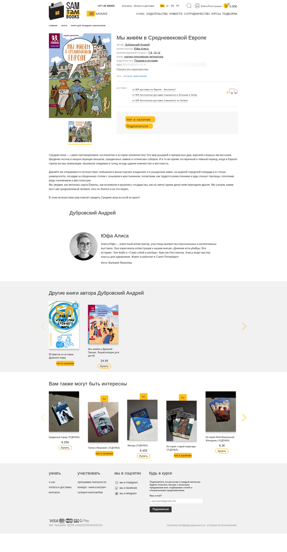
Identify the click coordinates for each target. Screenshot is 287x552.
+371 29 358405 (106, 5)
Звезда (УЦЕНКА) (137, 445)
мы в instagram (128, 482)
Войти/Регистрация (211, 6)
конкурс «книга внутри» (92, 487)
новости (176, 14)
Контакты (127, 5)
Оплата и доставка (144, 5)
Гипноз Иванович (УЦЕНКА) (104, 447)
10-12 (156, 52)
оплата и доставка (60, 487)
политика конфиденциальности (186, 525)
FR (177, 5)
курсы (216, 14)
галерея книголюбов (90, 492)
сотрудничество (197, 14)
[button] (244, 326)
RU (162, 5)
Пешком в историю (146, 60)
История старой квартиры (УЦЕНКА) (181, 447)
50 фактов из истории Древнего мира (61, 355)
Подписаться (161, 509)
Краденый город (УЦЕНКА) (64, 437)
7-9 (150, 52)
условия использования (222, 525)
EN (173, 5)
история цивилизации (135, 75)
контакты (54, 492)
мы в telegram (128, 493)
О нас (140, 14)
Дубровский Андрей (137, 44)
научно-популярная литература (143, 56)
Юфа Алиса (141, 48)
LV (167, 5)
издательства (157, 14)
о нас (52, 482)
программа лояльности (92, 482)
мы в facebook (128, 488)
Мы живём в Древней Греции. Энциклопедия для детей (103, 352)
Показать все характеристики (132, 69)
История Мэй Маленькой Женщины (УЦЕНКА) (220, 438)
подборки (229, 14)
